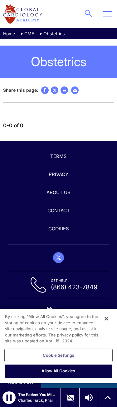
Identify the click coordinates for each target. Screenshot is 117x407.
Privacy (58, 174)
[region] (58, 346)
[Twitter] (58, 257)
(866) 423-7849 (74, 287)
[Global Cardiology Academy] (22, 14)
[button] (9, 397)
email (75, 90)
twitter (54, 90)
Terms (58, 156)
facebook (45, 90)
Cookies (58, 229)
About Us (58, 192)
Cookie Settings (58, 355)
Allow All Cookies (58, 370)
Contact (58, 210)
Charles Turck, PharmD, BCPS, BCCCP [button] (37, 400)
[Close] (106, 319)
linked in (64, 90)
